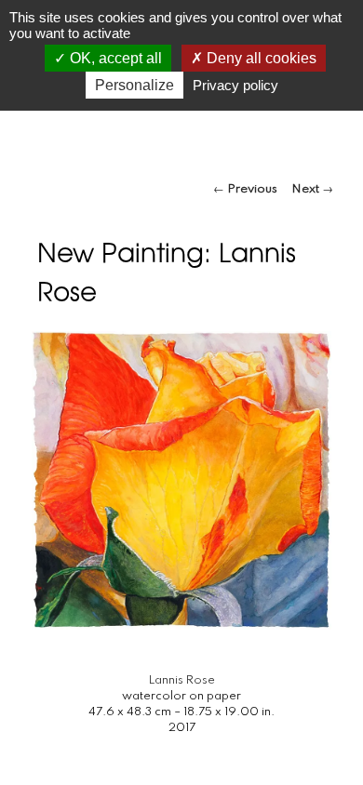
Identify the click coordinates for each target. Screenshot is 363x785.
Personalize (134, 85)
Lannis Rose (182, 680)
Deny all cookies (259, 58)
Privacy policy (235, 85)
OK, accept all (114, 58)
